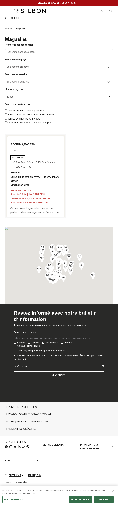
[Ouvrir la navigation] (7, 10)
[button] (35, 176)
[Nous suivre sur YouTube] (15, 446)
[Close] (113, 490)
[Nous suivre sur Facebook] (6, 446)
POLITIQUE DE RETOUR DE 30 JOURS (27, 421)
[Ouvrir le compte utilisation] (101, 10)
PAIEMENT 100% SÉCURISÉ (21, 429)
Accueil (8, 29)
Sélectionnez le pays (15, 60)
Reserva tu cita (17, 157)
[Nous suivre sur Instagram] (10, 446)
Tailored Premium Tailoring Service (25, 110)
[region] (59, 495)
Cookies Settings (13, 499)
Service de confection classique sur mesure (30, 114)
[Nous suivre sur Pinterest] (27, 446)
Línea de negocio (14, 89)
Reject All (104, 499)
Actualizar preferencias (16, 482)
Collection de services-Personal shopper (29, 122)
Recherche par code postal (19, 45)
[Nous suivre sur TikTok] (23, 446)
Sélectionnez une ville (16, 74)
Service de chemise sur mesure (23, 119)
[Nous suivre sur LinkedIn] (19, 446)
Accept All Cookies (81, 499)
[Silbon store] (30, 11)
